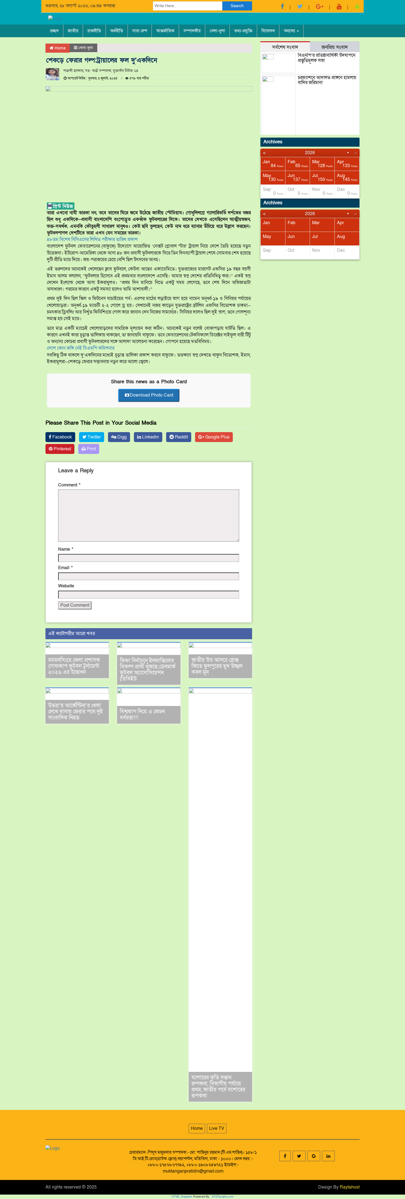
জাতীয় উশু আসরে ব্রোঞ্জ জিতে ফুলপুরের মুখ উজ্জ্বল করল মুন (216, 666)
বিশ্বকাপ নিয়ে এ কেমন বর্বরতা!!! (142, 714)
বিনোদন (268, 31)
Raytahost (350, 1187)
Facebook (61, 437)
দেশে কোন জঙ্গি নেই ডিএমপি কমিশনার (80, 348)
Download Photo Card (151, 395)
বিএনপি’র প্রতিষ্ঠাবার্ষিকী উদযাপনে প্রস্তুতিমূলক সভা (326, 58)
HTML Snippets (182, 1197)
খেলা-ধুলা (217, 31)
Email (65, 568)
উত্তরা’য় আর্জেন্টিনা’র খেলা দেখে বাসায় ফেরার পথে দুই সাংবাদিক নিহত (75, 711)
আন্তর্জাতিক (165, 31)
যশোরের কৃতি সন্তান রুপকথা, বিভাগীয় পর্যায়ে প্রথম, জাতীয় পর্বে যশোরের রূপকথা (218, 1086)
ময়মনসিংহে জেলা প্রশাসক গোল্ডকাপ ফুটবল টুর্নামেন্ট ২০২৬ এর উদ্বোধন (74, 666)
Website (66, 586)
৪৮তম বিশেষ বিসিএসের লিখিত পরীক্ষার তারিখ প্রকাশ (92, 239)
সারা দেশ (139, 31)
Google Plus (216, 437)
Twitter (94, 437)
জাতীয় (73, 31)
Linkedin (150, 437)
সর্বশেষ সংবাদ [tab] (285, 47)
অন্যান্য (290, 31)
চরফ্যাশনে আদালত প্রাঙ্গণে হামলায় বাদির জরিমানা (327, 80)
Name (65, 549)
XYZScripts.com (222, 1197)
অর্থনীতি (116, 31)
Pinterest (62, 449)
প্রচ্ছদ (54, 31)
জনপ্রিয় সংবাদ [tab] (335, 47)
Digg (121, 437)
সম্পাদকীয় (192, 31)
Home (59, 48)
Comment (69, 485)
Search (237, 6)
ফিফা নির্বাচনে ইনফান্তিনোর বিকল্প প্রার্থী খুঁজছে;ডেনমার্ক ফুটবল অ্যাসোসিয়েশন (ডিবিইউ (147, 670)
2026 (310, 153)
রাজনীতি (94, 31)
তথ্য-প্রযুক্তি (243, 31)
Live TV (216, 1128)
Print (91, 449)
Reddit (181, 437)
